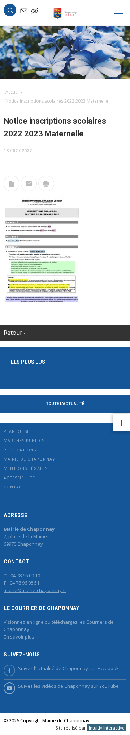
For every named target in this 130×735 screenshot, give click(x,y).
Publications (20, 450)
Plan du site (19, 431)
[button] (10, 12)
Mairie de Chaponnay (29, 459)
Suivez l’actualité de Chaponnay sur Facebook (68, 668)
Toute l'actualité (65, 403)
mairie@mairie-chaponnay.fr (35, 590)
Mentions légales (26, 468)
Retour (14, 332)
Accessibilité (19, 477)
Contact (14, 487)
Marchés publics (24, 440)
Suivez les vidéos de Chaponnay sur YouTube (68, 686)
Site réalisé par (90, 728)
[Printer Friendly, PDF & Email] (12, 189)
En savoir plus (19, 636)
